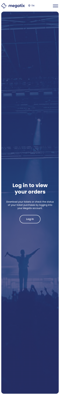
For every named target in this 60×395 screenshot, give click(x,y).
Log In (30, 219)
